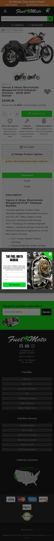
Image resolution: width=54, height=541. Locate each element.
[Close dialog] (50, 254)
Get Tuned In (14, 285)
